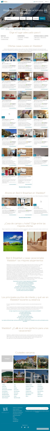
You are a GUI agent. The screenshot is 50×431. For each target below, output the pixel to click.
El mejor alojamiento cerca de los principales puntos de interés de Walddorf (25, 311)
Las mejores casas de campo (25, 318)
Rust (15, 386)
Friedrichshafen (29, 384)
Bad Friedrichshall (6, 396)
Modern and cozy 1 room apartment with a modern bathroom (29, 100)
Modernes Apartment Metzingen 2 (40, 119)
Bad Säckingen (5, 392)
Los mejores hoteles (25, 314)
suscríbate (45, 408)
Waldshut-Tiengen (29, 386)
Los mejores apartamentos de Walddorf (25, 282)
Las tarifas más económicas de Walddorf (25, 290)
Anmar (3, 62)
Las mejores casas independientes (25, 316)
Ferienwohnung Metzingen (23, 138)
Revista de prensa (16, 415)
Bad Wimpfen (17, 391)
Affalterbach (40, 394)
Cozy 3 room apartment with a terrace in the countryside (12, 81)
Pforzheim (40, 384)
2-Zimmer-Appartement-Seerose (24, 81)
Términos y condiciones (18, 412)
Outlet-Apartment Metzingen (39, 138)
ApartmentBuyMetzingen (6, 100)
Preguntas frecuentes (17, 413)
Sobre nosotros (16, 409)
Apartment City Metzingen (7, 157)
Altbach (39, 392)
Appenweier (40, 396)
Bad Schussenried (29, 392)
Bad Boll (15, 394)
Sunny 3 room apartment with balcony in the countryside (28, 62)
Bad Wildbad (4, 391)
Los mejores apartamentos (25, 312)
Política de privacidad (17, 410)
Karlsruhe (4, 386)
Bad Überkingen (5, 394)
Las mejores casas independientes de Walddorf (25, 286)
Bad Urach (16, 389)
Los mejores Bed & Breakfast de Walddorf (25, 283)
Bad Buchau (40, 389)
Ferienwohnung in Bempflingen (24, 157)
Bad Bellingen (40, 388)
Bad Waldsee (28, 394)
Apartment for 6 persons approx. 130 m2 (41, 100)
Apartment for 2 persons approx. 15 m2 (9, 176)
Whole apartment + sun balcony (8, 119)
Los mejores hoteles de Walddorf (25, 285)
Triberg (3, 384)
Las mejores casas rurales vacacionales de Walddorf (25, 287)
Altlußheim (28, 389)
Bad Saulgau (28, 388)
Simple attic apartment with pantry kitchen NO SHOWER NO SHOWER (31, 119)
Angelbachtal (28, 391)
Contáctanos (15, 419)
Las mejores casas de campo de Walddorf (25, 289)
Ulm (15, 384)
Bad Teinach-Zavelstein (7, 389)
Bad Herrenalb (17, 397)
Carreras (15, 418)
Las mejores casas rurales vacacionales (25, 317)
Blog (14, 416)
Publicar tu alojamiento (18, 407)
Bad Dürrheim (40, 391)
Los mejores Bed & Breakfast (25, 313)
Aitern (27, 396)
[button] (21, 427)
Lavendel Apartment (37, 157)
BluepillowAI (15, 421)
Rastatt (15, 388)
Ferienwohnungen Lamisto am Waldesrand (10, 138)
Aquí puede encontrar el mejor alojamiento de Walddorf (25, 281)
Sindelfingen (40, 386)
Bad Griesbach (5, 397)
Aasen (15, 396)
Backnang (16, 392)
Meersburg (4, 388)
